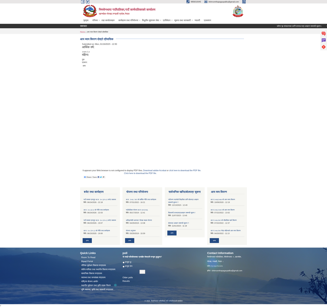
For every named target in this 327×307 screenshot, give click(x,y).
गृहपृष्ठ (86, 20)
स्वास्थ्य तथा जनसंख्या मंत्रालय (93, 277)
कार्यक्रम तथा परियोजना (128, 20)
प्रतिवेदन (166, 20)
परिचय (95, 20)
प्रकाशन (207, 20)
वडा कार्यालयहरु (108, 20)
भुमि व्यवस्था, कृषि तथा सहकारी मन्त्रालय (97, 289)
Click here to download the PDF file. (140, 173)
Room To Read (88, 257)
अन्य (87, 241)
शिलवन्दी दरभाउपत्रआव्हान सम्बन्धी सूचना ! (181, 213)
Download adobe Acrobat (155, 170)
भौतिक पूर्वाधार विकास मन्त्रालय (93, 265)
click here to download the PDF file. (185, 170)
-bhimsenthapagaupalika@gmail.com (226, 270)
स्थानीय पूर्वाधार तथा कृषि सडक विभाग (96, 285)
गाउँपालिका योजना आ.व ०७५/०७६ (137, 210)
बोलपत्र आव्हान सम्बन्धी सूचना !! (178, 223)
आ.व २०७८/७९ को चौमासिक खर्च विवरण (224, 220)
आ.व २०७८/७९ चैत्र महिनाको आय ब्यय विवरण (226, 231)
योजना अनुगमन (131, 231)
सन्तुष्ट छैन (128, 266)
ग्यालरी (197, 20)
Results (126, 281)
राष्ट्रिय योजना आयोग (89, 281)
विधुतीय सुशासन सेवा (150, 20)
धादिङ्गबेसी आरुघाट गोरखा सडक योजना (139, 220)
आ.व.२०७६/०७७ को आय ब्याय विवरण (223, 199)
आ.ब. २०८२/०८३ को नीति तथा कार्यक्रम (97, 231)
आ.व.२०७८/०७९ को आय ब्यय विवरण (223, 210)
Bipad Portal (87, 261)
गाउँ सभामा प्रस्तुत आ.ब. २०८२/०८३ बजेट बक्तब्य (100, 220)
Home (82, 32)
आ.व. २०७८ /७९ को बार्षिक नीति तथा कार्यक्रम (141, 199)
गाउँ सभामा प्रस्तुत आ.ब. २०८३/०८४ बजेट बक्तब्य (100, 199)
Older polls (127, 277)
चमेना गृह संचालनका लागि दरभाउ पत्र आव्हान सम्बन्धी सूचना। (292, 26)
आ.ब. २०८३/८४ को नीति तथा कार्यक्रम (96, 210)
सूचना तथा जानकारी (182, 20)
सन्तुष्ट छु (128, 262)
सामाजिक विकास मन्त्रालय (91, 273)
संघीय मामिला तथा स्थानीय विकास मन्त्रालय (98, 269)
